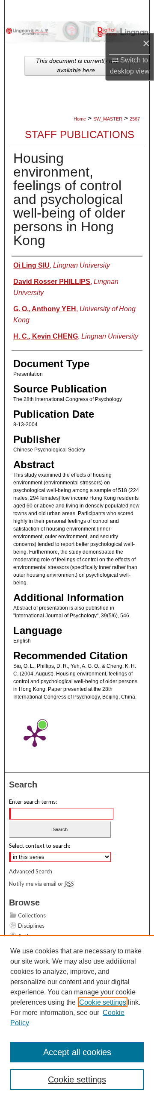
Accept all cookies (77, 1052)
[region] (77, 1017)
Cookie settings (102, 1002)
